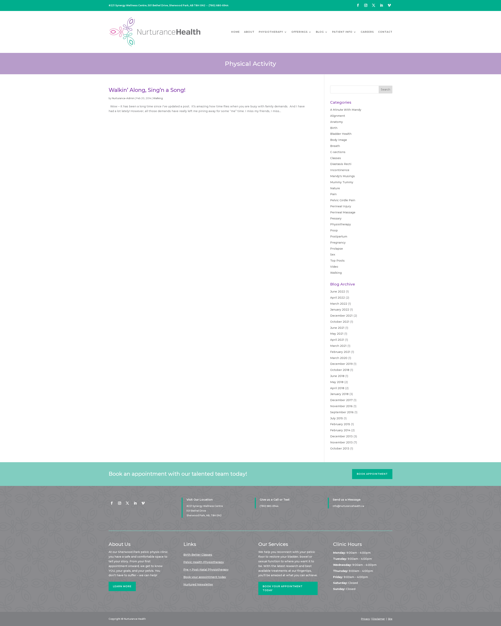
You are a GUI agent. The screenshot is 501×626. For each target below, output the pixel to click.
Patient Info (342, 31)
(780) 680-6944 (218, 5)
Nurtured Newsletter (198, 584)
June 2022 (337, 291)
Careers (367, 31)
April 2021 (337, 340)
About (249, 31)
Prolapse (336, 248)
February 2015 (340, 424)
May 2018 (336, 382)
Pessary (336, 218)
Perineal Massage (342, 212)
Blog (320, 31)
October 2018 (339, 370)
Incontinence (339, 170)
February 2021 (340, 352)
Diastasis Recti (340, 164)
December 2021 (341, 315)
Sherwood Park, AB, (204, 515)
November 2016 (341, 406)
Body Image (338, 140)
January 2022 (339, 309)
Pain (333, 194)
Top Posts (337, 260)
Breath (335, 146)
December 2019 (341, 364)
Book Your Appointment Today (283, 588)
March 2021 (338, 346)
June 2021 (337, 328)
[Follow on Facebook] (358, 5)
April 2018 (337, 388)
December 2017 (341, 400)
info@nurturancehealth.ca (348, 506)
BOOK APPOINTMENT (372, 473)
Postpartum (338, 236)
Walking (158, 98)
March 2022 (338, 303)
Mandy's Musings (342, 176)
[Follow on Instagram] (366, 5)
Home (235, 31)
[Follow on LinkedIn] (381, 5)
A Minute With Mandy (345, 109)
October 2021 (339, 321)
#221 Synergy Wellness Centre (205, 506)
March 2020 (338, 358)
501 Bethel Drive (196, 510)
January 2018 (339, 394)
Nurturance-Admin (123, 98)
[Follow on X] (373, 5)
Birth (333, 128)
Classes (335, 158)
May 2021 (336, 333)
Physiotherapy (271, 31)
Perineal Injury (340, 206)
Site (390, 618)
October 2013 (339, 448)
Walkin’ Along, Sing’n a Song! (147, 90)
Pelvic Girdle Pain (342, 200)
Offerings (299, 31)
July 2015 (336, 418)
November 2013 (341, 442)
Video (334, 266)
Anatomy (336, 122)
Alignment (337, 116)
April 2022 (337, 297)
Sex (332, 254)
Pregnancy (338, 242)
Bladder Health (340, 134)
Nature (335, 188)
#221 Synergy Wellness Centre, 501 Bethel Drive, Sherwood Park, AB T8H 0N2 (157, 5)
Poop (334, 230)
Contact (385, 31)
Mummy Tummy (341, 182)
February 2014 (340, 430)
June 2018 (337, 376)
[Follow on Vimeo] (389, 5)
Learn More (122, 586)
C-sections (337, 152)
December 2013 (341, 436)
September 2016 (342, 412)
